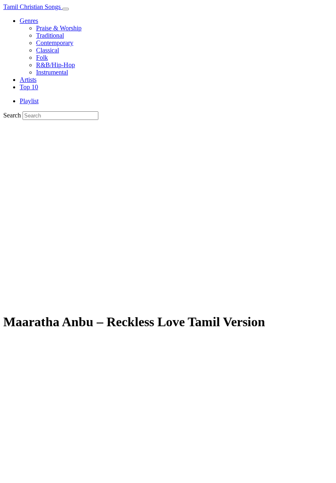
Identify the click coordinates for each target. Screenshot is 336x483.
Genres (29, 20)
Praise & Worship (59, 28)
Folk (42, 57)
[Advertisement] (168, 181)
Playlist (29, 100)
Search (12, 115)
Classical (47, 50)
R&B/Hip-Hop (55, 64)
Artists (28, 79)
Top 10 (29, 87)
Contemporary (54, 42)
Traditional (50, 35)
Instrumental (52, 72)
